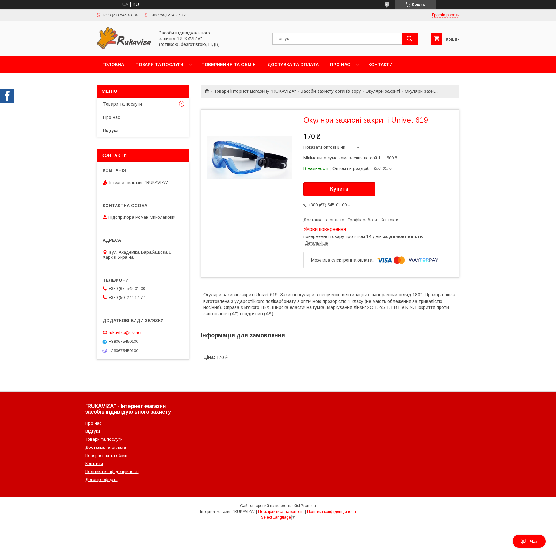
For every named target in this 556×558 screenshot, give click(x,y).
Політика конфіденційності (112, 471)
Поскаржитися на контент (281, 511)
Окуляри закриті (383, 91)
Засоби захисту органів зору (331, 91)
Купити (339, 189)
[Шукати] (410, 39)
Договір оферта (101, 479)
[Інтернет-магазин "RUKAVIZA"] (124, 48)
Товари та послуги (159, 64)
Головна (113, 64)
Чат (534, 541)
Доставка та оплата (293, 64)
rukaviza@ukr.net (125, 332)
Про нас (340, 64)
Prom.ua (308, 506)
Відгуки (110, 130)
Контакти (380, 64)
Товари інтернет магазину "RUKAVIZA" (255, 91)
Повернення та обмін (228, 64)
